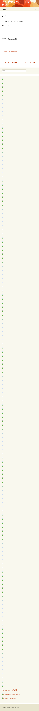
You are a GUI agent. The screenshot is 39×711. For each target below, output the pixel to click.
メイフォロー (30, 62)
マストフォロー (9, 62)
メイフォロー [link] (12, 38)
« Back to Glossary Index (9, 51)
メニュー (5, 9)
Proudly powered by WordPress (10, 707)
